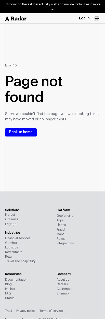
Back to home (21, 132)
